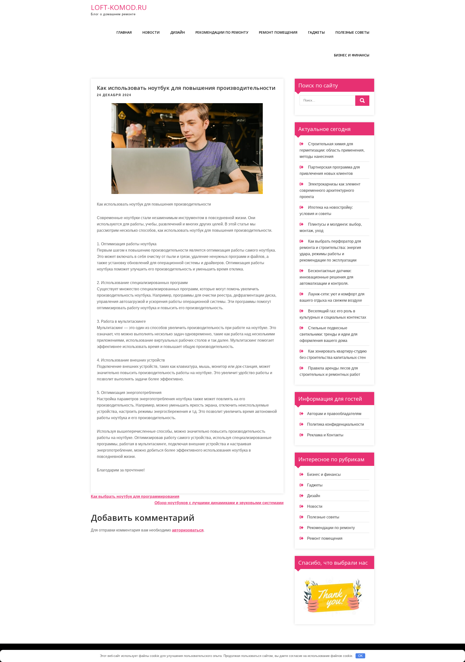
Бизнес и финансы (351, 55)
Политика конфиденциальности (335, 424)
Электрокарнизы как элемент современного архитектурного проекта (330, 190)
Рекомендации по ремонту (221, 32)
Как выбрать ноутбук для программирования (135, 496)
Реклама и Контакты (325, 435)
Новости (151, 32)
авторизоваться (187, 530)
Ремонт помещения (278, 32)
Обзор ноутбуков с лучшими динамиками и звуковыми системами (219, 503)
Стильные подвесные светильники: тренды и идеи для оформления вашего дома (328, 334)
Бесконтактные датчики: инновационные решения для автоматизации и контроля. (326, 277)
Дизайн (177, 32)
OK (360, 656)
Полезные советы (352, 32)
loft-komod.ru (119, 7)
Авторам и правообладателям (334, 414)
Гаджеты (316, 32)
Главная (124, 32)
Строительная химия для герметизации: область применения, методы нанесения (332, 150)
